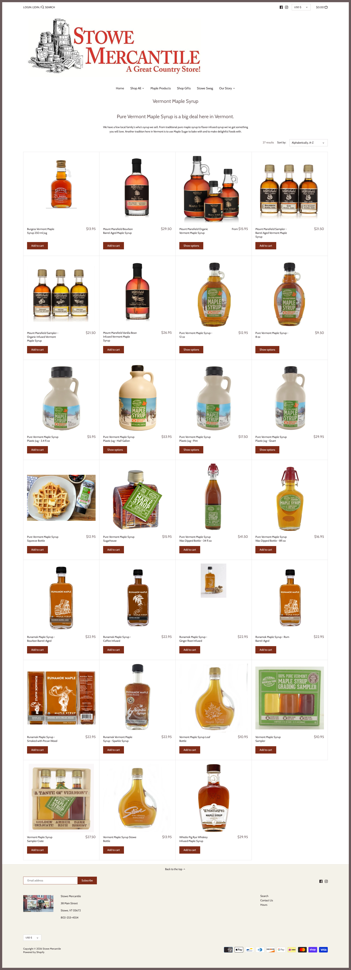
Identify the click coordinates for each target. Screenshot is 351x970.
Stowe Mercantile (52, 948)
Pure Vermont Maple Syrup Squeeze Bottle (42, 538)
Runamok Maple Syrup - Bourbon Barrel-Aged (41, 638)
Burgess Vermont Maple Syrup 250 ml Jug (40, 231)
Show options (191, 245)
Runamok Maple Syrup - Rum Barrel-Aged (272, 638)
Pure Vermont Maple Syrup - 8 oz (271, 334)
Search (264, 896)
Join (36, 7)
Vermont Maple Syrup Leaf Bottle (194, 739)
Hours (263, 904)
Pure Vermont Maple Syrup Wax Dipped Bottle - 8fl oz (271, 538)
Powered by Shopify (33, 952)
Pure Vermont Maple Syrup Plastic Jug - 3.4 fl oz (42, 438)
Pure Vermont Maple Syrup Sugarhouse (118, 538)
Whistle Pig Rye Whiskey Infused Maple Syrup (193, 839)
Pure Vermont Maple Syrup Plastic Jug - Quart (271, 438)
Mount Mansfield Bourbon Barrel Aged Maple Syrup (118, 231)
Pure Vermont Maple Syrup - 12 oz (195, 334)
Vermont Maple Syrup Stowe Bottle (119, 839)
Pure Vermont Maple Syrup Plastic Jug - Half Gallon (118, 438)
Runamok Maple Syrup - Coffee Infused (117, 638)
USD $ (297, 7)
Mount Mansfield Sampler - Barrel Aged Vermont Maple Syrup (271, 232)
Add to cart (37, 245)
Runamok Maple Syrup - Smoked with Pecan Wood (42, 739)
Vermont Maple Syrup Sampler (268, 739)
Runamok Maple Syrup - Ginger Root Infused (193, 638)
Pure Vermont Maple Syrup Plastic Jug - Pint (195, 438)
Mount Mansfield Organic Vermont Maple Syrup (193, 231)
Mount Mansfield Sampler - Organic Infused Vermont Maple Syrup (42, 336)
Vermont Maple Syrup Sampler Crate (39, 839)
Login (27, 7)
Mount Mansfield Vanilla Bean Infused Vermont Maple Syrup (120, 336)
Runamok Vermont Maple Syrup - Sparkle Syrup (117, 739)
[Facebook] (281, 7)
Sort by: (281, 142)
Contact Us (266, 900)
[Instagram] (286, 7)
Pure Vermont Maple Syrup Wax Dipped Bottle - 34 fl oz (195, 538)
